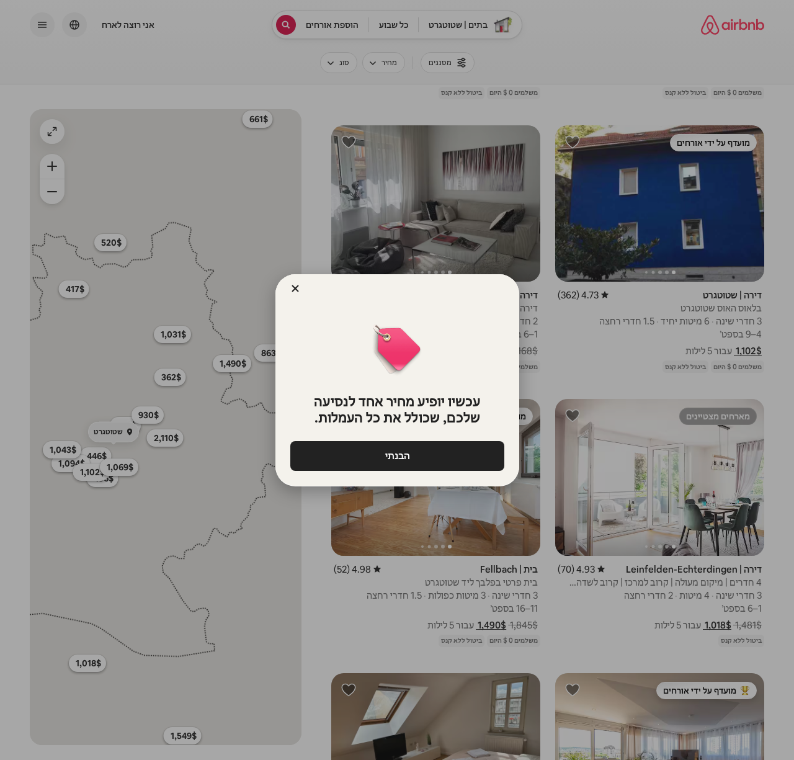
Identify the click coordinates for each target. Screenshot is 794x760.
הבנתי (397, 455)
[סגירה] (295, 288)
